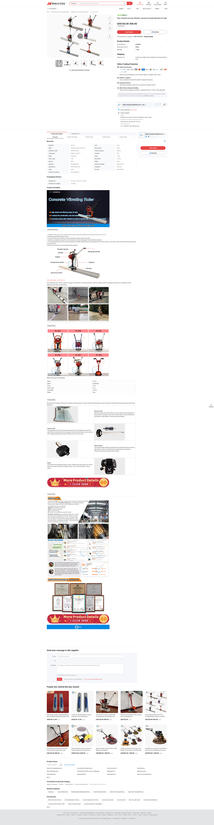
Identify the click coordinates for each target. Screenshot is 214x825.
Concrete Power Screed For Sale (56, 804)
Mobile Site (143, 813)
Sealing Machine (111, 774)
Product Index (136, 813)
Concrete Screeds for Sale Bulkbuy (93, 804)
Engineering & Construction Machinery (79, 12)
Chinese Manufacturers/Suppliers (87, 813)
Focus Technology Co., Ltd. (96, 818)
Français (85, 814)
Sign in (165, 4)
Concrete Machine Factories (72, 800)
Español (73, 814)
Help (137, 8)
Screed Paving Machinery (99, 792)
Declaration (124, 818)
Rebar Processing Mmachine (54, 768)
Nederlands (110, 814)
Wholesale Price (109, 813)
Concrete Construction (108, 800)
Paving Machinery (94, 12)
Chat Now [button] (156, 32)
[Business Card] (165, 141)
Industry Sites (118, 813)
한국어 (120, 814)
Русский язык (92, 814)
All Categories (52, 8)
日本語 (125, 814)
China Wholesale (100, 813)
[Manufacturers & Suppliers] (56, 3)
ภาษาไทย (134, 814)
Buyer (128, 8)
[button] (131, 136)
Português (79, 814)
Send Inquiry (129, 32)
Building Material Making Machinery (80, 792)
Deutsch (104, 814)
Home (48, 12)
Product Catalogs (70, 765)
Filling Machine (111, 771)
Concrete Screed (121, 800)
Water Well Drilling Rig (52, 771)
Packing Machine (51, 774)
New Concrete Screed (134, 800)
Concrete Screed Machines (150, 800)
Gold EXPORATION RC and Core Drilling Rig (88, 771)
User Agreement (116, 818)
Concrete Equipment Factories (90, 800)
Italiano (98, 814)
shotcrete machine (112, 768)
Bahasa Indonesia (153, 814)
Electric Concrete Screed (74, 804)
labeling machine (141, 771)
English (68, 814)
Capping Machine (81, 774)
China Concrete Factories (54, 800)
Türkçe (139, 814)
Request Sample (148, 36)
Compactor (51, 792)
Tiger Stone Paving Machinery (135, 792)
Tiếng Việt (145, 814)
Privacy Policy (132, 818)
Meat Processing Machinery (144, 774)
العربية (116, 814)
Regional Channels (127, 813)
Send (59, 679)
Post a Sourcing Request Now (93, 679)
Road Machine (141, 768)
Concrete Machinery (63, 792)
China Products (74, 813)
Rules (166, 8)
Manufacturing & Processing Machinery (60, 12)
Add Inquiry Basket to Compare (80, 70)
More (48, 807)
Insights (149, 813)
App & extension (147, 8)
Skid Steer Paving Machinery (117, 792)
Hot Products (66, 813)
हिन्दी (129, 814)
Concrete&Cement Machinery (84, 768)
